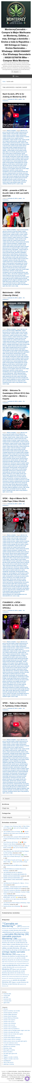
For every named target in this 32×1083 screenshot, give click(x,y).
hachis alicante (11, 155)
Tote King (14, 284)
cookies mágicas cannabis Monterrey (12, 944)
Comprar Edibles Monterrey (10, 1014)
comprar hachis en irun (8, 138)
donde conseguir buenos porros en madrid (16, 347)
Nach (10, 174)
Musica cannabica (11, 130)
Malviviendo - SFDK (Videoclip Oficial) (16, 373)
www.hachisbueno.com (8, 594)
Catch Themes (20, 1080)
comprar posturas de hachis (13, 142)
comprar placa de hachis (9, 242)
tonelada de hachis (7, 284)
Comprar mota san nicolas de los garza (13, 1034)
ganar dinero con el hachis (9, 152)
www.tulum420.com (7, 596)
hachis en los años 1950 (17, 159)
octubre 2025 (6, 995)
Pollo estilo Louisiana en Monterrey (12, 890)
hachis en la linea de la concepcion (16, 463)
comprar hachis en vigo (15, 139)
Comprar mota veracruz (9, 1035)
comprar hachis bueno (20, 135)
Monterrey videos (7, 1048)
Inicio (4, 81)
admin (20, 99)
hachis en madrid (7, 466)
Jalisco (9, 274)
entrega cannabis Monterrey (22, 950)
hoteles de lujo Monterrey (10, 961)
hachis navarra (8, 165)
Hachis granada (10, 162)
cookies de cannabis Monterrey (18, 942)
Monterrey (7, 969)
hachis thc (12, 170)
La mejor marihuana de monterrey (11, 1044)
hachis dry (8, 158)
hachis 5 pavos (9, 153)
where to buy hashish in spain (13, 182)
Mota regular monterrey (9, 1050)
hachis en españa (15, 158)
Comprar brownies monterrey (10, 1012)
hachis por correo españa (9, 168)
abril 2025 (5, 997)
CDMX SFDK (18, 330)
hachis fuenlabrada (18, 161)
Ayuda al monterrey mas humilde (11, 1011)
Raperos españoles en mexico (13, 379)
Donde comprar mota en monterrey (12, 1039)
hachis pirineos (22, 167)
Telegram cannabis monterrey (10, 1057)
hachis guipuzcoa (7, 469)
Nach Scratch (10, 176)
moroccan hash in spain (8, 277)
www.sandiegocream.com (20, 594)
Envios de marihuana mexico (10, 1043)
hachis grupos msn (19, 162)
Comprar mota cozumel (9, 1025)
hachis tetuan (6, 170)
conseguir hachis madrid (16, 144)
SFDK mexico (15, 281)
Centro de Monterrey (20, 434)
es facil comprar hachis (20, 150)
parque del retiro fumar (19, 176)
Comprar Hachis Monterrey (10, 1016)
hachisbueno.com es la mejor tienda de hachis (14, 171)
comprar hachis (23, 133)
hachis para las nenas (12, 167)
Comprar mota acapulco (9, 1019)
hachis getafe (6, 467)
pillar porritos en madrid (12, 177)
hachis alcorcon (23, 254)
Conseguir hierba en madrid (13, 551)
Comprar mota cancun (8, 1021)
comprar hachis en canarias (22, 136)
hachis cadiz (20, 156)
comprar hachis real (7, 240)
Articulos (5, 1009)
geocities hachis (20, 152)
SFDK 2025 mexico (7, 281)
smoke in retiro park (18, 179)
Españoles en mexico (8, 761)
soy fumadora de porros (11, 283)
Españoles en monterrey (9, 664)
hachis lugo (5, 470)
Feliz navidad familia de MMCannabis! (12, 865)
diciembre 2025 (7, 993)
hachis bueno (13, 156)
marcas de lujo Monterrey (23, 963)
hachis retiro (19, 168)
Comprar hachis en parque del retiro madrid (13, 544)
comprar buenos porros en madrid (14, 231)
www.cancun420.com (19, 591)
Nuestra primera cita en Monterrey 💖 (12, 906)
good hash (17, 252)
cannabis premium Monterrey (11, 937)
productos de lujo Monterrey (15, 976)
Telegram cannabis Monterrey (20, 982)
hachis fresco (9, 161)
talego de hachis (17, 180)
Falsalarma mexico (11, 561)
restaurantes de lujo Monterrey (16, 978)
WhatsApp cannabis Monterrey (11, 984)
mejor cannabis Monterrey (11, 965)
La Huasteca (17, 478)
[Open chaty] (27, 1078)
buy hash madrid (10, 132)
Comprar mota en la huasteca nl (11, 1028)
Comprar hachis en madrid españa (11, 441)
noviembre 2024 (7, 1001)
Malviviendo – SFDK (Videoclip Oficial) (11, 294)
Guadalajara (23, 252)
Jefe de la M (14, 274)
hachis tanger (25, 168)
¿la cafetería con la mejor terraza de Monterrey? (15, 899)
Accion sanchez (24, 229)
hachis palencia (6, 472)
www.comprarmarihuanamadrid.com (11, 592)
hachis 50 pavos (17, 153)
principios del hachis (8, 179)
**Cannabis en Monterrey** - (12, 925)
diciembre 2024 (7, 999)
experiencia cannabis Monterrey (19, 956)
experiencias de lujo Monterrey (9, 958)
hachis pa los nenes (18, 165)
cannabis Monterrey (16, 933)
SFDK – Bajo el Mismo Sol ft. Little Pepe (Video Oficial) (15, 499)
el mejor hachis (10, 149)
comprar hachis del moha (9, 136)
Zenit (9, 286)
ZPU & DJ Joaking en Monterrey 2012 (14, 182)
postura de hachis (22, 177)
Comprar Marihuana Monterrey (10, 1018)
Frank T (15, 251)
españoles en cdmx (23, 663)
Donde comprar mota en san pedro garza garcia (15, 1041)
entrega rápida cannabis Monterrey (13, 952)
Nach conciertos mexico (21, 583)
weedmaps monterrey (8, 1064)
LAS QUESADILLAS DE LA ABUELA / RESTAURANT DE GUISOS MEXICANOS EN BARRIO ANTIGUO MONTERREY (14, 874)
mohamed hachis (11, 173)
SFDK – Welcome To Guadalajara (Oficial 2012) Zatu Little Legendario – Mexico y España (16, 394)
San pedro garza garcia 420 (10, 1053)
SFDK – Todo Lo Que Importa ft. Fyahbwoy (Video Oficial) (15, 704)
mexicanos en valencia (8, 481)
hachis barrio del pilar (8, 461)
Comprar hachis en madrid (20, 542)
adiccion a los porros (8, 231)
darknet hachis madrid (16, 145)
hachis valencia (19, 170)
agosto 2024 (6, 1002)
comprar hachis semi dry (11, 141)
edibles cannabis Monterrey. (12, 948)
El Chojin (17, 248)
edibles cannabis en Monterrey (19, 946)
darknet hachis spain (15, 246)
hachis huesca (11, 164)
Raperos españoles (21, 788)
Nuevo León (17, 969)
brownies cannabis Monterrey (12, 930)
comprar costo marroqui (12, 133)
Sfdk (28, 280)
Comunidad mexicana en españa (18, 655)
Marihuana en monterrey (9, 1046)
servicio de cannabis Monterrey (14, 981)
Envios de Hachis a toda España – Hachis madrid (14, 149)
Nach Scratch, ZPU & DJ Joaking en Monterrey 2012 (14, 95)
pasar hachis (20, 376)
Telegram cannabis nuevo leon (10, 1059)
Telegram (5, 1055)
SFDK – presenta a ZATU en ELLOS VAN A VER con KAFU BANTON (16, 193)
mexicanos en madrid (13, 479)
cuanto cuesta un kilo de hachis (14, 245)
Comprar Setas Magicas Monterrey (12, 1037)
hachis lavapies (19, 164)
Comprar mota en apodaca (9, 1027)
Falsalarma (5, 457)
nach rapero (15, 174)
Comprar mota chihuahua (9, 1023)
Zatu (7, 286)
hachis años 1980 (19, 155)
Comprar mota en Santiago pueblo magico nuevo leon (16, 1030)
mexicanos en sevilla (24, 479)
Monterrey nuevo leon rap (12, 275)
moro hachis (19, 173)
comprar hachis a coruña (9, 135)
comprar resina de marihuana (10, 243)
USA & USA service (8, 1062)
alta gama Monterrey (14, 928)
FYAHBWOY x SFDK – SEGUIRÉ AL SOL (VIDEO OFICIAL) (14, 605)
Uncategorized (6, 1060)
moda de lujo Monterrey (20, 967)
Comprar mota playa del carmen (11, 1032)
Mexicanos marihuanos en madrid (11, 687)
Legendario (20, 274)
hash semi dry (9, 478)
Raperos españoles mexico (19, 280)
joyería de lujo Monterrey (10, 963)
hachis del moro (23, 257)
